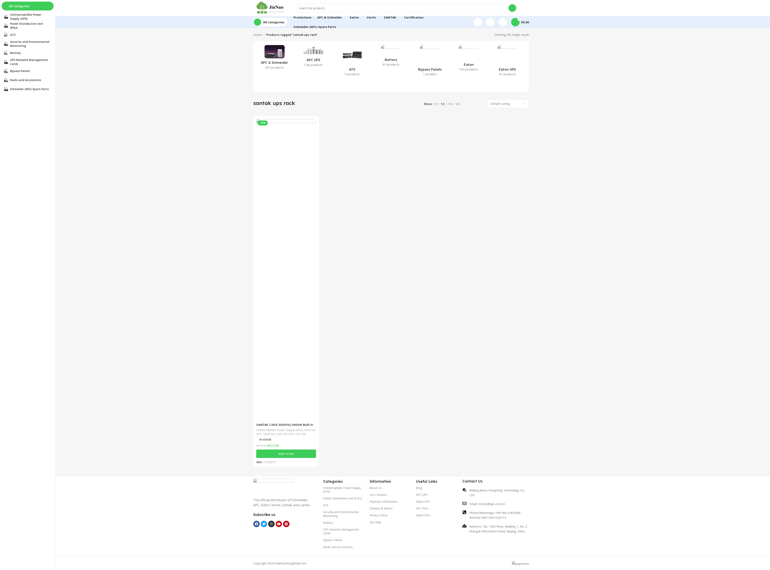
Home (257, 35)
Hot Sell (300, 434)
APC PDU (422, 508)
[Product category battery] (391, 57)
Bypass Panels (332, 540)
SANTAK (269, 434)
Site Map (375, 522)
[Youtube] (279, 524)
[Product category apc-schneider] (274, 58)
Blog (419, 488)
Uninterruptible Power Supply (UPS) (279, 430)
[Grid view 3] (474, 104)
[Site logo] (270, 8)
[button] (286, 454)
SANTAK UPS (285, 434)
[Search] (512, 8)
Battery (328, 523)
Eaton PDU (423, 515)
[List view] (467, 104)
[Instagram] (271, 524)
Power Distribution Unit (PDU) (342, 498)
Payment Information (384, 501)
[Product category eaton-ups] (507, 61)
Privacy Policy (378, 515)
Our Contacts (378, 495)
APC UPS (422, 495)
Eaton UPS (423, 501)
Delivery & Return (381, 508)
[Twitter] (264, 524)
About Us (376, 488)
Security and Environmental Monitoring (341, 514)
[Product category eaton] (468, 59)
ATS (325, 505)
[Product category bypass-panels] (429, 61)
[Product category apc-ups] (313, 57)
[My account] (478, 22)
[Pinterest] (286, 524)
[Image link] (273, 486)
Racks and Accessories (338, 547)
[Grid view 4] (481, 104)
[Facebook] (256, 524)
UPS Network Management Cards (341, 531)
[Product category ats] (352, 61)
